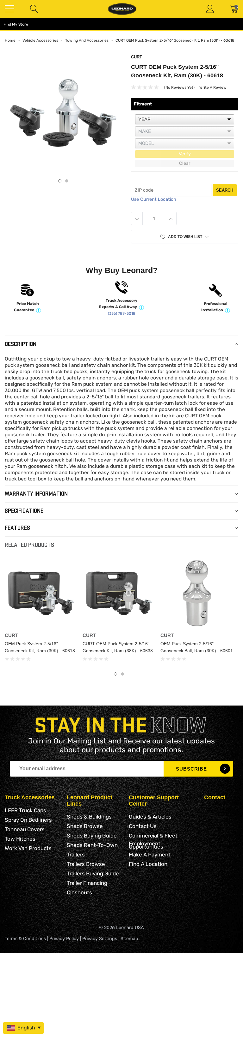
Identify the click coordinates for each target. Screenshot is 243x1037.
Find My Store (15, 24)
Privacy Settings (99, 938)
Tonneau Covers (25, 829)
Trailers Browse (86, 864)
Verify (185, 154)
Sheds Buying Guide (92, 835)
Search (224, 190)
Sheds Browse (85, 826)
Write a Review (213, 87)
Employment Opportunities (146, 845)
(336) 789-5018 (121, 313)
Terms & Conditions (25, 938)
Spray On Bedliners (28, 819)
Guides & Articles (150, 816)
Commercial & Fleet (153, 835)
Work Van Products (28, 848)
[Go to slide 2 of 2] (122, 674)
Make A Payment (150, 854)
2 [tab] (66, 180)
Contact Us (143, 826)
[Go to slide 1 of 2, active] (115, 674)
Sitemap (129, 938)
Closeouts (79, 892)
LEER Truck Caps (25, 810)
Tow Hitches (20, 838)
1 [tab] (59, 180)
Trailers (76, 854)
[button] (184, 236)
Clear (184, 163)
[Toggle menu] (9, 9)
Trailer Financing (87, 883)
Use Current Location (153, 199)
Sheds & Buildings (89, 816)
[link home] (122, 9)
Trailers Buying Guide (93, 873)
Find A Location (148, 864)
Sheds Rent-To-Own (92, 845)
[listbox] (184, 119)
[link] (41, 593)
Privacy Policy (64, 938)
